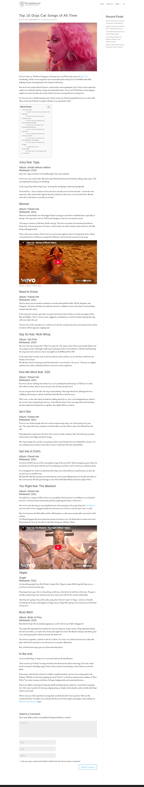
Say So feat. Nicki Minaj (29, 123)
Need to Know (27, 118)
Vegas (24, 144)
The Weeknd (90, 505)
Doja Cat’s (84, 76)
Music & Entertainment (43, 19)
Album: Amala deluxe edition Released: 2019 (38, 112)
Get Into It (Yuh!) (27, 136)
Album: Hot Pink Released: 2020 (35, 125)
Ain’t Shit (25, 131)
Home (102, 4)
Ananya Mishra (25, 19)
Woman (25, 114)
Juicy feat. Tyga (27, 110)
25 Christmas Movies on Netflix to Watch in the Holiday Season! (113, 39)
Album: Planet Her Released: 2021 (35, 116)
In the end (26, 153)
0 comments (54, 19)
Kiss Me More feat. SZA (29, 127)
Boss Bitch (26, 149)
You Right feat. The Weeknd (31, 140)
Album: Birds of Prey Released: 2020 (37, 151)
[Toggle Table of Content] (47, 107)
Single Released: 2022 (32, 146)
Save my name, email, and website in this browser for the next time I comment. (51, 761)
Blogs (117, 4)
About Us (110, 4)
